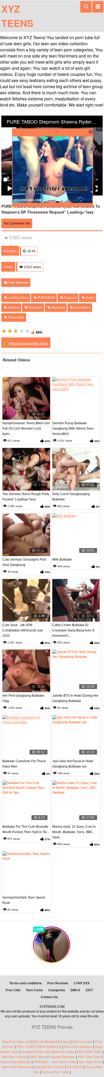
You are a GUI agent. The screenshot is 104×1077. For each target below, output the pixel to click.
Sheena (13, 307)
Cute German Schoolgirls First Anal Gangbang (24, 562)
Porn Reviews (57, 983)
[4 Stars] (21, 331)
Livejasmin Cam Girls (36, 1051)
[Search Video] (85, 7)
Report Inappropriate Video (28, 343)
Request (69, 298)
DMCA (75, 990)
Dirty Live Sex (82, 1041)
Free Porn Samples (78, 1046)
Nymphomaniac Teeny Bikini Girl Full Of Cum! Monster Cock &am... (26, 428)
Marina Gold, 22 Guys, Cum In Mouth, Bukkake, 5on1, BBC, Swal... (74, 832)
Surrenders (81, 307)
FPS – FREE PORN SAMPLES (39, 1046)
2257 (89, 990)
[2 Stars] (10, 331)
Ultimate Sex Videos (49, 1066)
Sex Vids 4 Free (90, 1061)
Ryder (89, 298)
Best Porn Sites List (16, 1041)
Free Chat (13, 990)
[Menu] (97, 7)
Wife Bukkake (62, 559)
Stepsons (57, 307)
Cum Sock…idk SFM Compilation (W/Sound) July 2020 (22, 630)
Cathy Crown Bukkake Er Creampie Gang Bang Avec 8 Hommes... (73, 630)
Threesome (15, 317)
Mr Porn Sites (64, 1051)
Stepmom (34, 307)
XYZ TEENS (17, 16)
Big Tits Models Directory (51, 1041)
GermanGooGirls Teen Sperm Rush (23, 900)
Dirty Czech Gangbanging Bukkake (71, 496)
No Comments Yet (17, 223)
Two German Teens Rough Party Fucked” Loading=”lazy (25, 496)
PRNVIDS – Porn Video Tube (55, 1061)
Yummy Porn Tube (55, 1072)
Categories (56, 990)
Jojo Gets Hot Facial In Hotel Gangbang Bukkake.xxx (72, 763)
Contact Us (49, 996)
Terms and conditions (25, 983)
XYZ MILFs (75, 1066)
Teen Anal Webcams (17, 1066)
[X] (91, 131)
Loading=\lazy (17, 298)
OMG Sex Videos (14, 1056)
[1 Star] (4, 331)
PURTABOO (46, 298)
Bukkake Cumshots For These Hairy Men (24, 763)
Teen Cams (34, 990)
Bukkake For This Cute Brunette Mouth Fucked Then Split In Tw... (25, 829)
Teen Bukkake (18, 282)
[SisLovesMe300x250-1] (53, 201)
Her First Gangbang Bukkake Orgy (23, 698)
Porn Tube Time (89, 1056)
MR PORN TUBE (89, 1051)
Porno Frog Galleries (16, 1061)
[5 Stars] (27, 331)
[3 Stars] (15, 331)
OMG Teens (37, 1056)
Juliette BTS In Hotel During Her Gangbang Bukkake (75, 698)
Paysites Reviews (62, 1056)
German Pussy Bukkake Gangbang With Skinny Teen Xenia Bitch (73, 428)
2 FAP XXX (82, 983)
